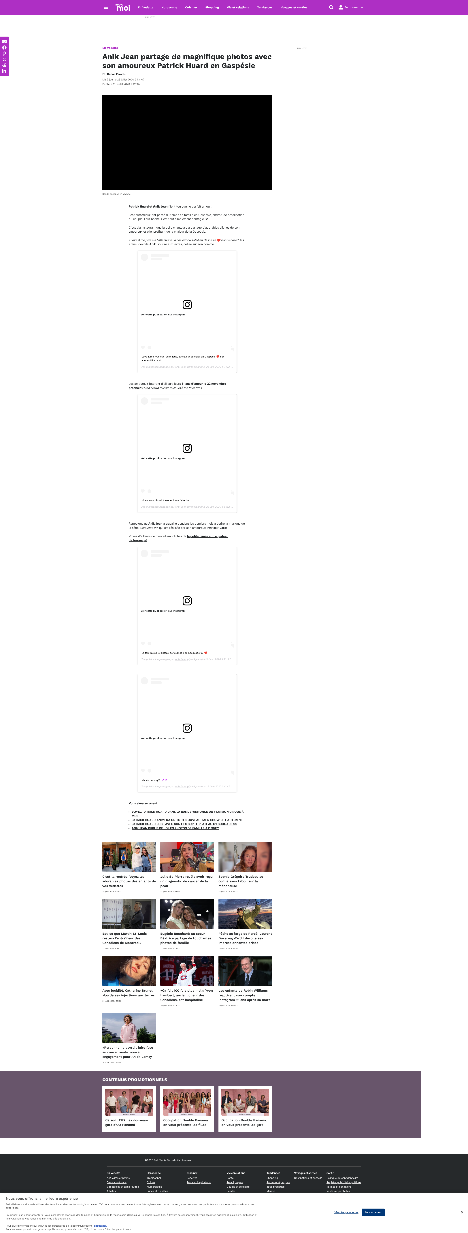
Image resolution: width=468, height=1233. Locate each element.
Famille (231, 1191)
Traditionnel (154, 1177)
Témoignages (235, 1182)
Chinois (151, 1182)
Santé (230, 1177)
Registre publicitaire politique (344, 1182)
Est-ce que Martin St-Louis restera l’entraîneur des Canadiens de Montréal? (124, 938)
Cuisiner (191, 7)
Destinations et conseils (308, 1177)
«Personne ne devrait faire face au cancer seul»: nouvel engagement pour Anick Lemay (127, 1052)
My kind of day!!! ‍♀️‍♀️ (154, 780)
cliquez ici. (100, 1225)
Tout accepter (373, 1212)
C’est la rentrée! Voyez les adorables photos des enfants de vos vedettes (129, 881)
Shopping (212, 7)
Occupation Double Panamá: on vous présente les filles (186, 1122)
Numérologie (154, 1186)
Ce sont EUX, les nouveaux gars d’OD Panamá (127, 1122)
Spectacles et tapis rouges (123, 1186)
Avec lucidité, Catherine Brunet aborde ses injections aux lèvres (128, 993)
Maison (271, 1191)
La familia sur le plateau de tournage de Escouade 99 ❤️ (174, 652)
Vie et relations (238, 7)
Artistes (111, 1191)
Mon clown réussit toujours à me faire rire (165, 500)
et (148, 206)
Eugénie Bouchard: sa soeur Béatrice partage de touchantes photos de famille (185, 938)
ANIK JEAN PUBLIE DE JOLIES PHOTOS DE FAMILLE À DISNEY (175, 828)
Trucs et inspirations (199, 1182)
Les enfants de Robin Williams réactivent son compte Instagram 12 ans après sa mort (244, 995)
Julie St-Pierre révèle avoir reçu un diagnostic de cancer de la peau (186, 881)
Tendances (265, 7)
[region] (234, 1213)
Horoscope (169, 7)
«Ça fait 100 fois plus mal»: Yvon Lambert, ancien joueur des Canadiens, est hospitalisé (186, 995)
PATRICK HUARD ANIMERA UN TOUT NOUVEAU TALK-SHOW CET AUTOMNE (187, 820)
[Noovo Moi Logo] (123, 7)
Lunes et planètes (157, 1191)
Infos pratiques (275, 1186)
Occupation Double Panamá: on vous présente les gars (244, 1122)
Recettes (192, 1177)
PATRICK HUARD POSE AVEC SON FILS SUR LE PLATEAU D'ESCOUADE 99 (184, 824)
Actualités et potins (118, 1177)
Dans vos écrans (117, 1182)
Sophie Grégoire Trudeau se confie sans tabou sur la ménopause (240, 881)
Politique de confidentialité (342, 1177)
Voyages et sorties (294, 7)
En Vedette (145, 7)
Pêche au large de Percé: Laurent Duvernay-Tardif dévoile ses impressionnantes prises (245, 938)
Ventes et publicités (338, 1191)
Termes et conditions (339, 1186)
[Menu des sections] (106, 7)
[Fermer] (462, 1212)
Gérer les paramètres (346, 1212)
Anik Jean (180, 366)
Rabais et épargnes (278, 1182)
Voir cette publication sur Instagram (163, 314)
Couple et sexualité (238, 1186)
